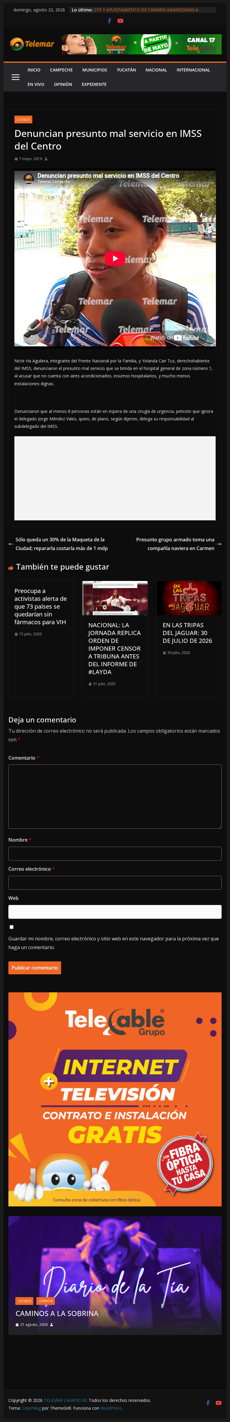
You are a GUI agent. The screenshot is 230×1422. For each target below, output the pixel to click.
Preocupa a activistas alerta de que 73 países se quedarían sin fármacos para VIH (40, 606)
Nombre (19, 840)
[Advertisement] (115, 478)
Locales (23, 119)
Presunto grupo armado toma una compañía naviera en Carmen (175, 544)
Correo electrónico (31, 869)
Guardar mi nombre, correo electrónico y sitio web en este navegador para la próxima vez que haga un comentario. (113, 943)
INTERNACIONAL (193, 70)
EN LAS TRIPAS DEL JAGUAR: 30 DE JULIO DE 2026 (187, 633)
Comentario (23, 758)
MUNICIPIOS (94, 70)
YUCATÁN (126, 70)
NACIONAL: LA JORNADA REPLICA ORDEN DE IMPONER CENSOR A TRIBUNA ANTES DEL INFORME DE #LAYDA (114, 648)
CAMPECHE (61, 70)
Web (13, 898)
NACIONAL (156, 70)
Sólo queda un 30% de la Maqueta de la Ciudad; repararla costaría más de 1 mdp (62, 544)
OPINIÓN (63, 84)
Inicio (34, 70)
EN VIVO (36, 84)
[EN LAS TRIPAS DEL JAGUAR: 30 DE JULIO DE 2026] (189, 585)
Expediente (94, 84)
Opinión (74, 1291)
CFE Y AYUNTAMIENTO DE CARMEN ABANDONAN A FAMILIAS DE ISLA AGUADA (146, 13)
